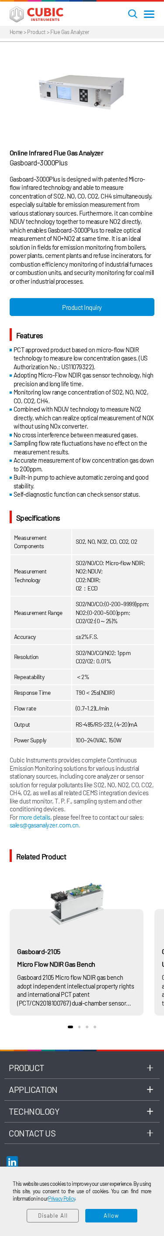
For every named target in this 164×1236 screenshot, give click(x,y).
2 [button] (79, 1027)
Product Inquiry (82, 307)
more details (34, 817)
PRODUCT (26, 1067)
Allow (111, 1215)
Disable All (53, 1215)
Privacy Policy (61, 1198)
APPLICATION (33, 1089)
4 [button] (95, 1027)
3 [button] (87, 1027)
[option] (82, 91)
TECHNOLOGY (34, 1111)
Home (16, 31)
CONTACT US (32, 1133)
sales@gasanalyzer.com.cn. (45, 825)
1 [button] (70, 1027)
